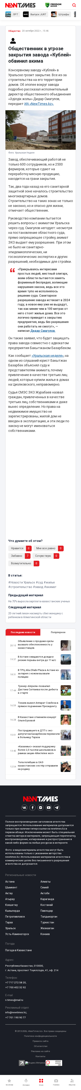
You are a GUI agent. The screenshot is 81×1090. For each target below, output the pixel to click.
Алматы (45, 881)
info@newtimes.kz (15, 1012)
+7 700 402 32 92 (15, 987)
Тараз (9, 922)
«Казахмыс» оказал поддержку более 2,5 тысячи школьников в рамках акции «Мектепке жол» (37, 750)
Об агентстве (40, 1046)
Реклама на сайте (40, 1051)
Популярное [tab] (58, 632)
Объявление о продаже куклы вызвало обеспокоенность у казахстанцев (36, 644)
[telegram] (57, 807)
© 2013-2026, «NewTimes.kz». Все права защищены (40, 1031)
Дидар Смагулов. (43, 331)
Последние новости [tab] (23, 632)
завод (39, 587)
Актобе (45, 893)
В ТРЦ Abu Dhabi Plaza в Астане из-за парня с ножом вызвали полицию (38, 673)
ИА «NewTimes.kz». (39, 104)
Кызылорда (12, 910)
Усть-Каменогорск (17, 934)
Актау (9, 893)
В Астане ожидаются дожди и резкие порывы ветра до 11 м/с (37, 658)
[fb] (32, 807)
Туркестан (47, 922)
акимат (51, 587)
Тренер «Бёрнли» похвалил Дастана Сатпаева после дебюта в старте (38, 689)
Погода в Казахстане (18, 950)
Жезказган (47, 928)
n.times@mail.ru (14, 999)
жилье (50, 582)
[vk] (24, 807)
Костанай (46, 904)
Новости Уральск (22, 582)
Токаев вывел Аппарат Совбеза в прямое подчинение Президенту (38, 704)
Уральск (10, 928)
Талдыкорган (48, 916)
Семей (44, 887)
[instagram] (40, 807)
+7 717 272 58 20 (15, 982)
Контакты (40, 1056)
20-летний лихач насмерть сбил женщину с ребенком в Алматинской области (35, 615)
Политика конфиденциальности (40, 1036)
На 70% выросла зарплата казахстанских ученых (39, 601)
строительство (21, 587)
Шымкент (11, 887)
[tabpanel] (40, 708)
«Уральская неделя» (47, 356)
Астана (10, 881)
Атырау (10, 899)
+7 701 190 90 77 (15, 1017)
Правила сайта (40, 1041)
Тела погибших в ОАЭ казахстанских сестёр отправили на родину (38, 765)
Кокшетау (11, 904)
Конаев (45, 934)
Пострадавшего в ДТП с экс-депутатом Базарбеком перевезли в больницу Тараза (39, 734)
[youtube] (49, 807)
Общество (14, 31)
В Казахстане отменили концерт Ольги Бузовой (37, 719)
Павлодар (46, 910)
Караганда (47, 899)
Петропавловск (15, 916)
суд (40, 582)
